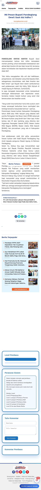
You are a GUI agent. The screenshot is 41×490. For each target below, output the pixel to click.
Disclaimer (10, 478)
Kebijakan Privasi (19, 478)
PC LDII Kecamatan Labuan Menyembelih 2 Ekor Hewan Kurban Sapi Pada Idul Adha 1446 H (20, 201)
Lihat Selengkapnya (20, 289)
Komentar (21, 221)
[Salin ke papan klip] (25, 216)
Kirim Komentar (11, 438)
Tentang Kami (11, 476)
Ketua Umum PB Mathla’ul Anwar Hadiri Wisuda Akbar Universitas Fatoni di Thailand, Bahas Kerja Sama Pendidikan (16, 272)
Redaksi (18, 476)
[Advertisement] (20, 317)
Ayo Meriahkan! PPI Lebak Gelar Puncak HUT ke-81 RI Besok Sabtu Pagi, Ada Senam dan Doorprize (16, 254)
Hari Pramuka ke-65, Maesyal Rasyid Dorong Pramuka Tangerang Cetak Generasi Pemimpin (15, 263)
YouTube (22, 474)
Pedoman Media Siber (28, 476)
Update (27, 164)
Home (4, 8)
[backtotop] (20, 463)
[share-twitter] (19, 216)
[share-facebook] (16, 216)
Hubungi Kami (29, 478)
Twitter (24, 474)
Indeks (20, 8)
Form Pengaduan (27, 481)
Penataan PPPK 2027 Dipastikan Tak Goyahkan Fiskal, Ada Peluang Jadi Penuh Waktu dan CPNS (14, 245)
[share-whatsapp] (22, 216)
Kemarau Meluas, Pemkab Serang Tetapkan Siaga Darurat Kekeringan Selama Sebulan (15, 281)
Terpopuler (12, 8)
